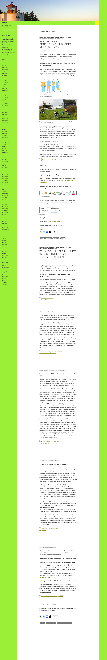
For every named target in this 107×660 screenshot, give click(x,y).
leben (69, 37)
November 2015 (5, 229)
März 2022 (4, 112)
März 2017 (4, 204)
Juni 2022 (4, 109)
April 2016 (4, 219)
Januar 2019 (5, 172)
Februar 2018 (5, 189)
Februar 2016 (5, 223)
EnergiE (56, 37)
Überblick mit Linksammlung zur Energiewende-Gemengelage (8, 46)
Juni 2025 (4, 71)
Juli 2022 (4, 107)
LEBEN (4, 23)
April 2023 (4, 99)
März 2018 (4, 187)
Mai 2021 (4, 129)
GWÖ (66, 37)
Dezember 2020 (5, 137)
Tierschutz (60, 38)
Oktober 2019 (5, 157)
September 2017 (5, 197)
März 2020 (4, 150)
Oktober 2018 (5, 178)
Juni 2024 (4, 86)
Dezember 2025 (5, 69)
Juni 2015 (4, 238)
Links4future (77, 22)
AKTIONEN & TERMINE (66, 22)
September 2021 (5, 124)
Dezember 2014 (5, 249)
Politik (32, 22)
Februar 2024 (5, 90)
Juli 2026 (4, 63)
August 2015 (5, 234)
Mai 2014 (4, 253)
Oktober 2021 (5, 122)
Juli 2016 (4, 214)
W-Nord (57, 22)
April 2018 (4, 186)
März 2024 (4, 88)
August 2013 (5, 255)
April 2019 (4, 167)
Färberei (63, 238)
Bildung (41, 37)
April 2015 (4, 242)
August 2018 (5, 182)
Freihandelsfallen (51, 623)
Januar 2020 (5, 154)
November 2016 (5, 206)
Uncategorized (5, 284)
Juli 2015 (4, 236)
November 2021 (5, 120)
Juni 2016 (4, 216)
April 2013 (4, 257)
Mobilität (50, 38)
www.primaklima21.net (53, 221)
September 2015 (5, 233)
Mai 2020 (4, 146)
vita (22, 22)
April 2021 (4, 131)
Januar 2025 (5, 75)
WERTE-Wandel (40, 22)
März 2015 (4, 244)
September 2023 (5, 95)
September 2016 (5, 210)
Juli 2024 (4, 84)
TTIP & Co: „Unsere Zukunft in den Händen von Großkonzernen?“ (57, 254)
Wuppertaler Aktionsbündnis (65, 623)
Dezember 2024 (5, 77)
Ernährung (61, 37)
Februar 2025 (5, 73)
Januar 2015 (5, 248)
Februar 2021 (5, 133)
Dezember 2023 (5, 94)
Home (18, 22)
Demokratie (56, 238)
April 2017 (4, 202)
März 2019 (4, 169)
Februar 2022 (5, 114)
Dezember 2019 (5, 156)
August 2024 (5, 82)
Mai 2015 (4, 240)
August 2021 (5, 125)
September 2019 (5, 159)
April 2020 (4, 148)
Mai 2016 (4, 218)
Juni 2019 (4, 163)
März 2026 (4, 65)
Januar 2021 (5, 135)
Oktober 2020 (5, 141)
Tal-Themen (49, 22)
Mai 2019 (4, 165)
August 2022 (5, 105)
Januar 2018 (5, 191)
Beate (50, 50)
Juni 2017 (4, 201)
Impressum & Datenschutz (88, 22)
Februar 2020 (5, 152)
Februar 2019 (5, 171)
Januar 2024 (5, 92)
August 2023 (5, 97)
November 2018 (5, 176)
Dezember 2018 (5, 174)
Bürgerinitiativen (49, 37)
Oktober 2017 (5, 195)
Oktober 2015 (5, 231)
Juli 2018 (4, 184)
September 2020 (5, 142)
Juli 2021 (4, 127)
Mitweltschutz (43, 38)
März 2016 (4, 221)
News (27, 22)
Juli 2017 (4, 199)
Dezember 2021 (5, 118)
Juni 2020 (4, 144)
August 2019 (5, 161)
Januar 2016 (5, 225)
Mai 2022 (4, 110)
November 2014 (5, 251)
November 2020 (5, 139)
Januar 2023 (5, 101)
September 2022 (5, 103)
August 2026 (5, 62)
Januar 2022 (5, 116)
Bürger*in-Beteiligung (46, 238)
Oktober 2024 (5, 79)
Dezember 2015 (5, 227)
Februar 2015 (5, 246)
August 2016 (5, 212)
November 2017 (5, 193)
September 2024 (5, 80)
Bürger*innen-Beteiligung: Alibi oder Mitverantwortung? (55, 44)
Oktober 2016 (5, 208)
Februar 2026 (5, 67)
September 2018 (5, 180)
